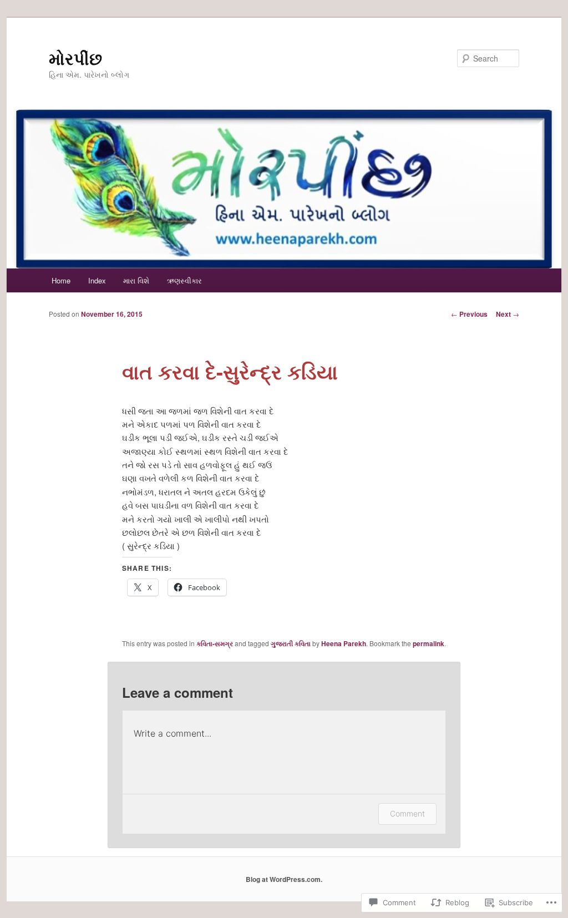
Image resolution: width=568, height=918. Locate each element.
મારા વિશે (136, 280)
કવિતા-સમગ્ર (214, 643)
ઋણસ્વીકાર (184, 280)
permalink (428, 643)
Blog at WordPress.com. (284, 879)
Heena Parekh (343, 643)
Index (97, 280)
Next (507, 314)
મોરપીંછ (75, 58)
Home (61, 280)
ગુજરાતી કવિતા (291, 643)
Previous (469, 314)
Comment (407, 813)
